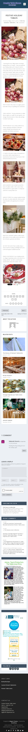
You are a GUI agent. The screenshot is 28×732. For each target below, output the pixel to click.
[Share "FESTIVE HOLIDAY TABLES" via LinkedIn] (20, 296)
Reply (24, 450)
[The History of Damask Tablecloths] (14, 344)
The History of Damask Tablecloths (13, 353)
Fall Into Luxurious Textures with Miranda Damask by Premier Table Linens (14, 524)
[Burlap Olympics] (14, 365)
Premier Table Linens (6, 688)
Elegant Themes (14, 721)
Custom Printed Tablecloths (8, 685)
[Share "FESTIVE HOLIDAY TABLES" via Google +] (11, 296)
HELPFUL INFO (20, 727)
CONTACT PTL (14, 728)
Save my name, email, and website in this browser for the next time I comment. (12, 485)
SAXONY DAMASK (7, 420)
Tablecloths (12, 22)
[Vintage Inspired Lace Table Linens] (14, 386)
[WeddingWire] (7, 632)
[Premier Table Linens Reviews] (11, 630)
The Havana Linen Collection (11, 530)
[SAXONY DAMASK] (14, 408)
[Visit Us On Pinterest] (18, 669)
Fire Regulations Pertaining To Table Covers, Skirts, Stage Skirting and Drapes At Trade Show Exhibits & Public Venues (13, 543)
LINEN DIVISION (8, 725)
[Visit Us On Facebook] (10, 669)
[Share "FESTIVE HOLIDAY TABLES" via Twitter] (8, 296)
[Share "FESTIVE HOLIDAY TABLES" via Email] (12, 299)
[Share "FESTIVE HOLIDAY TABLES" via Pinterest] (17, 296)
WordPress (14, 723)
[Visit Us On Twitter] (13, 669)
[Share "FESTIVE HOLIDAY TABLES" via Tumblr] (14, 296)
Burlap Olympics (7, 375)
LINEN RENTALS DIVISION (9, 727)
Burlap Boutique (5, 681)
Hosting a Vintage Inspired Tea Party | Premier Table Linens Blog (13, 534)
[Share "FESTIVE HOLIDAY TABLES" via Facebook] (5, 296)
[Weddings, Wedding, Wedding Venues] (14, 622)
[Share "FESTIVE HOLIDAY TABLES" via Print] (15, 299)
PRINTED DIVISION (18, 725)
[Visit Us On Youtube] (15, 669)
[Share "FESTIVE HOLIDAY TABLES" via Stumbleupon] (23, 296)
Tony (9, 21)
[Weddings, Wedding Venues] (14, 638)
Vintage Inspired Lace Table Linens (12, 395)
